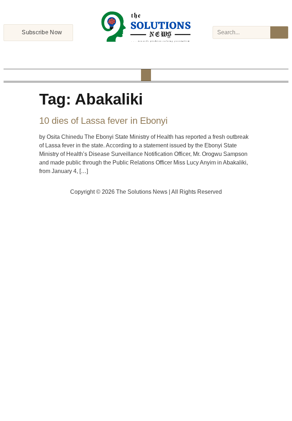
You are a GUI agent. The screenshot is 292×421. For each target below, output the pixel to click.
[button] (146, 75)
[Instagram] (137, 51)
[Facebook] (127, 51)
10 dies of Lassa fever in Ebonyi (103, 120)
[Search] (279, 32)
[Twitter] (146, 51)
